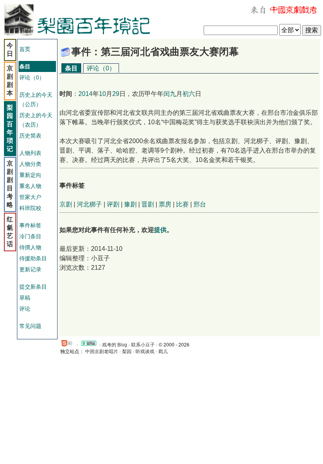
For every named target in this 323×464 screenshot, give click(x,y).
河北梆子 (89, 204)
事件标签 (30, 225)
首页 (24, 49)
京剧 (65, 204)
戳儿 (163, 351)
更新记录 (30, 269)
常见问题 (30, 326)
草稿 (24, 298)
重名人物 (30, 186)
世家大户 (30, 197)
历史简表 (30, 136)
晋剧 (147, 204)
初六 (188, 93)
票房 (165, 204)
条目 (71, 68)
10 (102, 93)
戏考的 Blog (114, 345)
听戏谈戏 (145, 351)
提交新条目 (33, 287)
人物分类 (30, 164)
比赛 (182, 204)
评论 (24, 309)
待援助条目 (33, 258)
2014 (85, 93)
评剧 (113, 204)
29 (115, 93)
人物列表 (30, 153)
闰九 (169, 93)
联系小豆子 (143, 345)
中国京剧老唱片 (101, 351)
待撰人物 (30, 247)
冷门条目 (30, 236)
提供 (160, 229)
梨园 (127, 351)
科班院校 (30, 208)
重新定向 (30, 175)
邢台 (199, 204)
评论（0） (32, 77)
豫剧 (130, 204)
